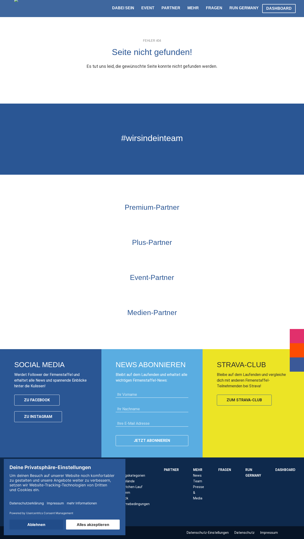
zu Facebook (37, 400)
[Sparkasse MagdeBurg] (158, 219)
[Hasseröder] (164, 254)
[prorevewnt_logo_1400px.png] (176, 254)
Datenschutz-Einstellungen (208, 532)
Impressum (269, 532)
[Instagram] (297, 336)
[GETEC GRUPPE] (128, 254)
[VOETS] (170, 219)
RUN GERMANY (244, 8)
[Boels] (194, 289)
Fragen (214, 8)
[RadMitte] (122, 289)
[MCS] (146, 289)
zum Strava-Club (244, 400)
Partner (171, 8)
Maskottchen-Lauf (128, 487)
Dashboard (279, 8)
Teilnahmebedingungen (132, 504)
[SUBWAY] (152, 254)
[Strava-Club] (297, 350)
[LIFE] (75, 289)
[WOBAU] (140, 254)
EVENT (147, 8)
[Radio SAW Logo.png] (152, 324)
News (197, 475)
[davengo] (170, 289)
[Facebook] (297, 364)
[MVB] (158, 289)
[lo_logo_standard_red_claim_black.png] (217, 289)
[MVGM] (134, 289)
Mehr (193, 8)
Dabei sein (123, 8)
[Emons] (110, 289)
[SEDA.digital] (87, 289)
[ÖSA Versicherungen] (146, 219)
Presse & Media (198, 492)
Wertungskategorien (129, 475)
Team (197, 481)
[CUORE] (98, 289)
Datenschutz (244, 532)
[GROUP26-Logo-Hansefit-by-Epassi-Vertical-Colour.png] (229, 289)
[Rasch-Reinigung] (182, 289)
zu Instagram (38, 416)
